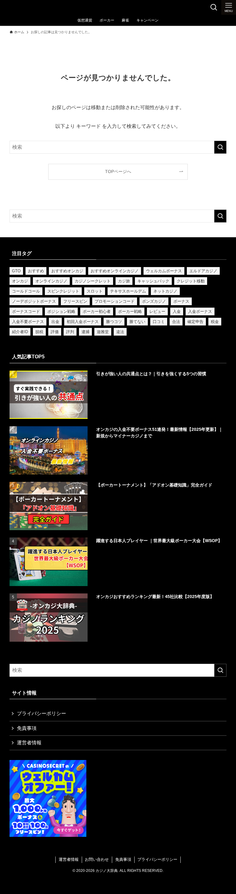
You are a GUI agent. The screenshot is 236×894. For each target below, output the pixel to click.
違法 (120, 331)
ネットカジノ (165, 291)
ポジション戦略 (61, 311)
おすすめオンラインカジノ (115, 271)
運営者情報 (29, 742)
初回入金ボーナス (83, 321)
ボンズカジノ (154, 301)
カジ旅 (124, 281)
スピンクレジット (63, 291)
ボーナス (181, 301)
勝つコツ (114, 321)
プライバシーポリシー (41, 713)
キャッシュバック (153, 281)
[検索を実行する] (220, 147)
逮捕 (85, 331)
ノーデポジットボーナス (34, 301)
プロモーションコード (115, 301)
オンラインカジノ (51, 281)
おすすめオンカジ (67, 271)
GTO (16, 271)
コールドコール (26, 291)
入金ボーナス (200, 311)
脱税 (39, 331)
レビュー (157, 311)
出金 (55, 321)
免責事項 (27, 728)
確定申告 (195, 321)
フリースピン (75, 301)
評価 (55, 331)
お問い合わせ (97, 859)
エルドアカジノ (203, 271)
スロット (95, 291)
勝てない (137, 321)
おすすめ (36, 271)
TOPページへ (118, 171)
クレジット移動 (191, 281)
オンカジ (20, 281)
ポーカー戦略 (130, 311)
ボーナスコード (26, 311)
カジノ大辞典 (27, 7)
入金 (177, 311)
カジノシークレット (93, 281)
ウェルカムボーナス (164, 271)
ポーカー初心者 (97, 311)
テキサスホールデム (128, 291)
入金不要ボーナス (28, 321)
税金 (215, 321)
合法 (176, 321)
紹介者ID (20, 331)
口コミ (159, 321)
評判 (70, 331)
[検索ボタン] (213, 7)
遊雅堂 (103, 331)
